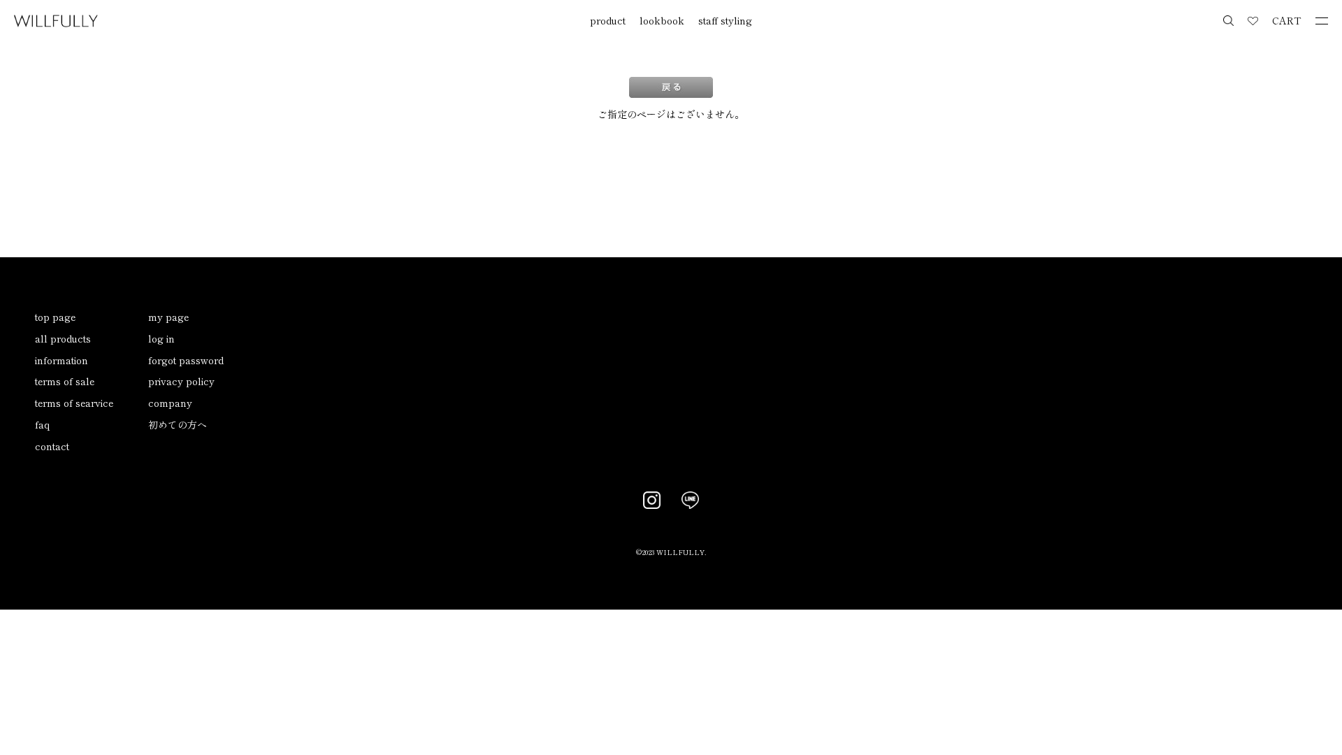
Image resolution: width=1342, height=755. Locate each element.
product (608, 20)
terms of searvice (74, 403)
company (170, 403)
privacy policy (181, 381)
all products (63, 338)
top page (55, 317)
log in (161, 338)
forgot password (186, 360)
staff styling (725, 20)
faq (42, 424)
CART (1286, 20)
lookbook (662, 20)
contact (52, 446)
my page (168, 317)
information (61, 360)
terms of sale (64, 381)
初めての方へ (177, 424)
